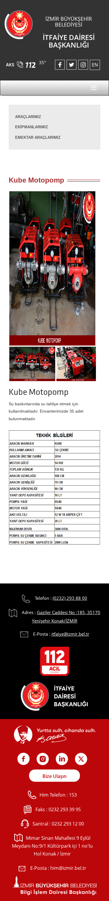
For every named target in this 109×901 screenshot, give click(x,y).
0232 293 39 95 (65, 809)
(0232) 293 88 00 (70, 598)
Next (87, 270)
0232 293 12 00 (68, 824)
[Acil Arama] (21, 62)
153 (73, 795)
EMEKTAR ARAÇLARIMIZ (37, 137)
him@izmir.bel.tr (68, 868)
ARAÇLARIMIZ (28, 117)
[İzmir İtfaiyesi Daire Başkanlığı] (18, 24)
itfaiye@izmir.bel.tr (70, 634)
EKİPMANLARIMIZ (31, 127)
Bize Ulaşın (54, 776)
